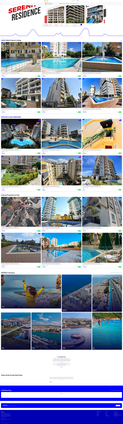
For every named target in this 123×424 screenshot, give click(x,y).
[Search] (81, 24)
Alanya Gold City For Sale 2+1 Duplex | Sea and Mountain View (91, 149)
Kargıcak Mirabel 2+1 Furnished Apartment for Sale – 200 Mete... (51, 149)
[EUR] (44, 0)
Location (50, 24)
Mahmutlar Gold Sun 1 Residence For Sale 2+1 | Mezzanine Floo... (51, 263)
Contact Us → (118, 405)
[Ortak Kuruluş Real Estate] (48, 3)
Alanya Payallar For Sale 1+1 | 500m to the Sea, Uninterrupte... (91, 186)
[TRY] (47, 0)
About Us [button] (77, 3)
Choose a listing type (45, 24)
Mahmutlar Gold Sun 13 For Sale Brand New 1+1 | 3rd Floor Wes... (92, 227)
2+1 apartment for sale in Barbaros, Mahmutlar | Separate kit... (10, 186)
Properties (61, 3)
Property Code (74, 24)
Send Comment (61, 393)
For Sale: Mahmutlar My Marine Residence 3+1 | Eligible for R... (10, 149)
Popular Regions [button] (66, 3)
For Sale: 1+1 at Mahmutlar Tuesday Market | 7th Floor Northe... (51, 227)
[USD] (45, 0)
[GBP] (46, 0)
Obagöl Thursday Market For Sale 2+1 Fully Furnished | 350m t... (92, 263)
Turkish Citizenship (73, 3)
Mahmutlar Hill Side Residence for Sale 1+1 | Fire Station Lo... (10, 263)
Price (67, 24)
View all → (121, 40)
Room (61, 24)
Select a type (56, 24)
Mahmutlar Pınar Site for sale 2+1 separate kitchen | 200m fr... (51, 186)
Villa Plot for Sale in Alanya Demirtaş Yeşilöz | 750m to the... (10, 227)
